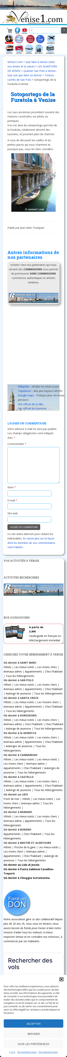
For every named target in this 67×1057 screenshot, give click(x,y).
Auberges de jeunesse (19, 746)
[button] (61, 979)
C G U (12, 1052)
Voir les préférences (34, 1044)
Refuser (34, 1034)
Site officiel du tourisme (32, 408)
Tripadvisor (24, 391)
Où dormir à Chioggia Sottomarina (27, 878)
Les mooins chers (48, 702)
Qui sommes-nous (26, 1052)
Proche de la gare (25, 847)
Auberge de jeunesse (18, 693)
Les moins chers (47, 667)
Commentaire (16, 444)
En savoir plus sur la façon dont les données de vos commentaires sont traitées (31, 543)
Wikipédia (23, 386)
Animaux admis (13, 671)
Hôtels (7, 667)
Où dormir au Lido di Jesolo (21, 864)
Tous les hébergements (20, 676)
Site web (12, 513)
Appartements (33, 671)
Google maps (26, 395)
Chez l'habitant (54, 671)
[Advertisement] (33, 343)
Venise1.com (15, 62)
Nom (11, 487)
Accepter (34, 1023)
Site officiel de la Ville (30, 404)
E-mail (12, 500)
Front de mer (11, 799)
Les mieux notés (24, 667)
